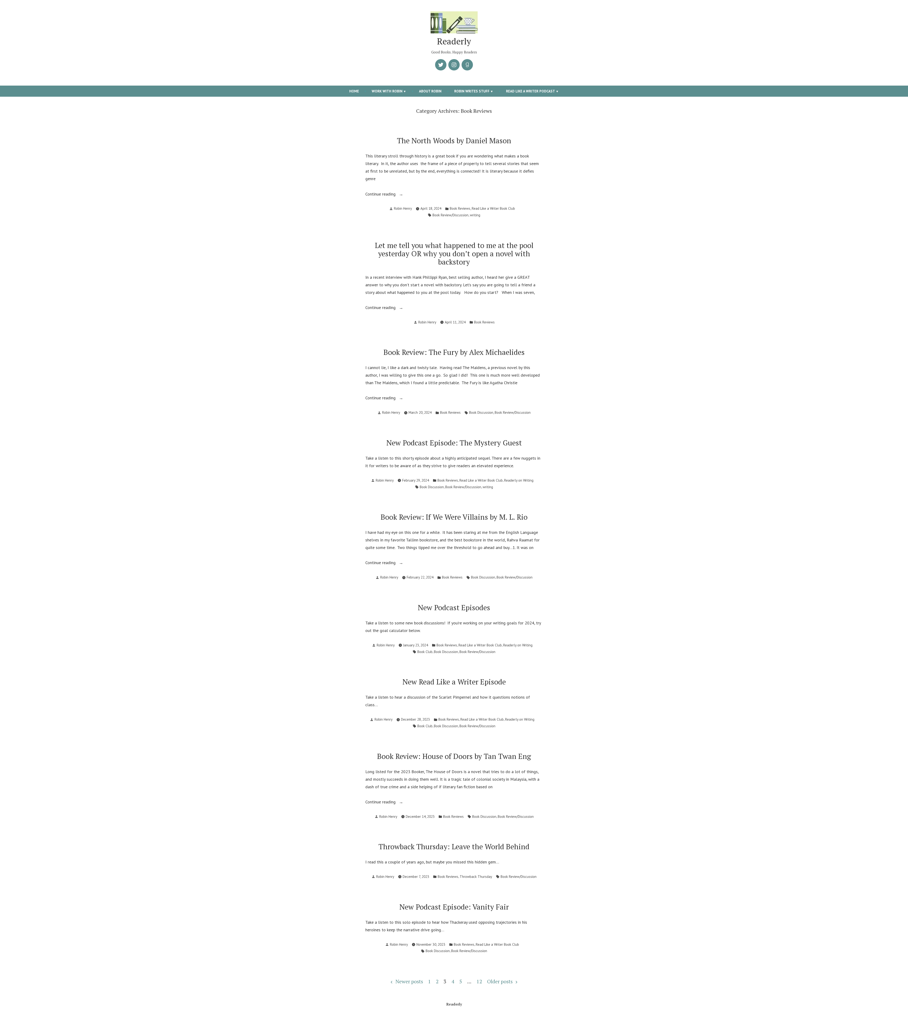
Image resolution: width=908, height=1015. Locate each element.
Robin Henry (403, 208)
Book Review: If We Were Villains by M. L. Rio (454, 517)
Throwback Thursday (476, 876)
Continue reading (387, 194)
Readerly (454, 41)
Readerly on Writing (518, 480)
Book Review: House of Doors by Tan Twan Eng (454, 756)
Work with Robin (387, 91)
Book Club (424, 651)
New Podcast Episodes (454, 607)
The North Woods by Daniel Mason (454, 140)
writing (475, 215)
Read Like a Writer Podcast (530, 91)
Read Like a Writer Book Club (493, 208)
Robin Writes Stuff (471, 91)
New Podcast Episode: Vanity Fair (454, 907)
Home (354, 91)
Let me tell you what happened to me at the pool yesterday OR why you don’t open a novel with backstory (454, 253)
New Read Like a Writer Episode (454, 682)
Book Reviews (460, 208)
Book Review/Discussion (450, 215)
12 (479, 981)
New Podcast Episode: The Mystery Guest (454, 443)
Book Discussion (481, 412)
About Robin (430, 91)
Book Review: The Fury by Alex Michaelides (454, 352)
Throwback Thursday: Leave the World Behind (454, 846)
